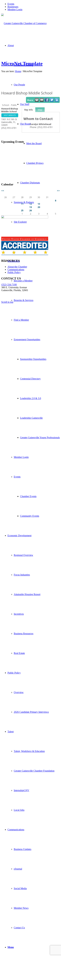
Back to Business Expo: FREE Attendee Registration (31, 163)
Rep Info (28, 109)
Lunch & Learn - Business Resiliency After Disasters (33, 176)
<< (2, 190)
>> (58, 190)
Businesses (13, 6)
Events (11, 4)
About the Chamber (17, 266)
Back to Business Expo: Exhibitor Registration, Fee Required (35, 155)
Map (40, 109)
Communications (16, 269)
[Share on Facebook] (47, 100)
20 (39, 207)
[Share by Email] (42, 100)
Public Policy (14, 272)
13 (39, 203)
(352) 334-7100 (9, 284)
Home (18, 71)
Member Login (15, 9)
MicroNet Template (22, 63)
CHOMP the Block (21, 169)
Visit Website (10, 115)
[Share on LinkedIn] (57, 100)
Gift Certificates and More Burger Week (31, 148)
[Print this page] (37, 100)
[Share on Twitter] (52, 100)
